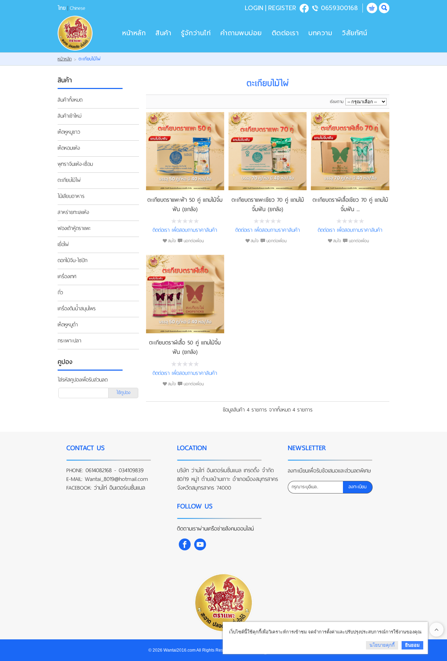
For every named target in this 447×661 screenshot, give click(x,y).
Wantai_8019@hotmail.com (116, 479)
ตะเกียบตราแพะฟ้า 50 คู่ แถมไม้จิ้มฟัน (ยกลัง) (184, 204)
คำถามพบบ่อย (241, 33)
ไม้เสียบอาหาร (71, 196)
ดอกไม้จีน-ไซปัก (72, 261)
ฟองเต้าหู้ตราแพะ (74, 228)
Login (254, 8)
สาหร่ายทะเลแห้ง (73, 212)
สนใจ (172, 240)
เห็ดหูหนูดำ (68, 325)
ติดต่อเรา (285, 33)
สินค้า (163, 33)
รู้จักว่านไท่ (196, 33)
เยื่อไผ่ (63, 244)
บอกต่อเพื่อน (194, 240)
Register (282, 8)
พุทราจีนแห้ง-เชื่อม (75, 164)
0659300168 (339, 8)
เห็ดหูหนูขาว (69, 132)
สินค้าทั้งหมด (70, 100)
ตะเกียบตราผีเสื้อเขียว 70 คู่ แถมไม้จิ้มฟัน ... (350, 204)
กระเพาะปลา (69, 341)
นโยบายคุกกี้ (382, 645)
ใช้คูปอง (123, 392)
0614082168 (99, 470)
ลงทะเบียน (358, 487)
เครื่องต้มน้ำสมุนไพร (77, 309)
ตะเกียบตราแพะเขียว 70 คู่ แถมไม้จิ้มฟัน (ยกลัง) (268, 204)
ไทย (62, 8)
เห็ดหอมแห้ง (69, 148)
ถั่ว (60, 293)
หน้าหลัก (134, 33)
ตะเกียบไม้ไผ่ (69, 180)
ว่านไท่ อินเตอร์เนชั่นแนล (119, 488)
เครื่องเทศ (67, 277)
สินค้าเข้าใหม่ (69, 116)
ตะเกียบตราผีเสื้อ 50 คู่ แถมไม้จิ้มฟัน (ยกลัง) (185, 347)
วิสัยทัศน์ (354, 33)
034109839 (131, 470)
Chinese (77, 8)
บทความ (320, 33)
